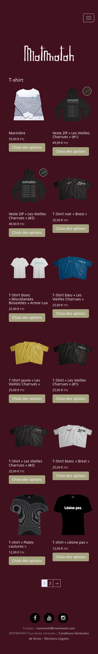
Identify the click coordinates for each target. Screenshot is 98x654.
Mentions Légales (56, 638)
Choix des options (27, 147)
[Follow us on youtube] (49, 617)
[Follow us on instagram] (63, 617)
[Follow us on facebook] (35, 617)
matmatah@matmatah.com (55, 628)
